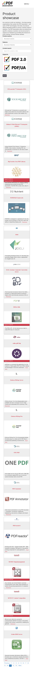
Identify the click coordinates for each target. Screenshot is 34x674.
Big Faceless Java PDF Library (16, 161)
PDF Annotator (16, 489)
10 (7, 665)
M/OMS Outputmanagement (17, 562)
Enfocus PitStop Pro (16, 416)
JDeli (16, 234)
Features (5, 42)
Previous (7, 663)
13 (16, 665)
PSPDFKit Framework (16, 198)
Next (20, 665)
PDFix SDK (16, 307)
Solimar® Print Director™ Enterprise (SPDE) (16, 125)
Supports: (5, 54)
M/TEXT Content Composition (17, 598)
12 (13, 665)
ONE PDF (17, 452)
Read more (7, 114)
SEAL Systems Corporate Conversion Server (16, 271)
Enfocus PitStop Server (16, 380)
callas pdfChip (17, 343)
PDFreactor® (17, 525)
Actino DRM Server (16, 634)
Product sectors (7, 36)
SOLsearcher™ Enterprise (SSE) (16, 89)
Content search (7, 48)
